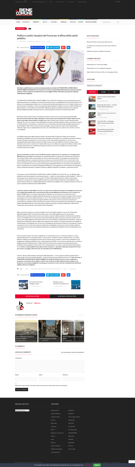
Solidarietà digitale (82, 1)
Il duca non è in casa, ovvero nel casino (106, 114)
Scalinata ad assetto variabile (47, 338)
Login (51, 1)
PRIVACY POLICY (116, 462)
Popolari (92, 92)
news (52, 439)
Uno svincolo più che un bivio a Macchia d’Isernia (25, 337)
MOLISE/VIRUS (72, 433)
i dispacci (53, 426)
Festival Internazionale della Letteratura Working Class (105, 130)
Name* (17, 375)
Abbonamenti (55, 410)
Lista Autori (71, 1)
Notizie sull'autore (32, 296)
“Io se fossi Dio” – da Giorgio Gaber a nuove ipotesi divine (105, 122)
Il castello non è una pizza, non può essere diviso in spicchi (101, 46)
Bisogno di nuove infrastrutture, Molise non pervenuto (61, 283)
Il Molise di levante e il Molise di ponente (99, 51)
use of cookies (87, 465)
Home (18, 22)
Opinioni (63, 22)
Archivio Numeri (91, 22)
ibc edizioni (71, 426)
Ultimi (103, 92)
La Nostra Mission (60, 1)
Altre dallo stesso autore (67, 296)
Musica (53, 436)
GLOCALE (71, 423)
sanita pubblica (72, 269)
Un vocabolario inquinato (104, 68)
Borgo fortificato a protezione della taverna (99, 42)
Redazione (38, 41)
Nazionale (71, 436)
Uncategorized (55, 452)
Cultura (54, 22)
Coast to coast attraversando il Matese (106, 97)
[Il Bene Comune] (29, 11)
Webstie (65, 375)
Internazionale (72, 429)
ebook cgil (71, 420)
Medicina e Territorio (57, 433)
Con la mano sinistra (74, 417)
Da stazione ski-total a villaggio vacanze (35, 282)
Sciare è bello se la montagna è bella (107, 72)
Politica (73, 22)
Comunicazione (55, 417)
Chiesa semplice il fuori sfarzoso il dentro (73, 337)
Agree (97, 465)
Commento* (18, 358)
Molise (65, 269)
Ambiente (36, 22)
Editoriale (54, 423)
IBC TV (45, 22)
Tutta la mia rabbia (102, 64)
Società (80, 22)
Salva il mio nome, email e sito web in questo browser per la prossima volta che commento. (41, 385)
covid (26, 269)
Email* (41, 375)
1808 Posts (37, 303)
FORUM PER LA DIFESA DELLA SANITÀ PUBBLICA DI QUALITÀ (46, 269)
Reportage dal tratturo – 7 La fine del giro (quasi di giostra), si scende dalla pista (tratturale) (107, 106)
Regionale (71, 442)
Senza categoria (55, 446)
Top (114, 92)
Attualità (25, 22)
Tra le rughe (71, 449)
